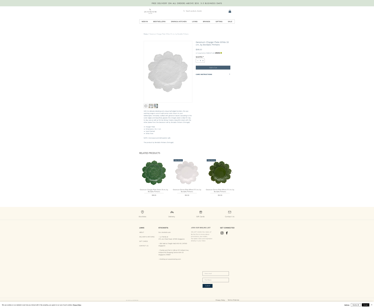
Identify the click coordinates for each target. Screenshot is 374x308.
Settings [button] (346, 305)
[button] (229, 11)
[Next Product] (232, 172)
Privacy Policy (77, 305)
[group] (187, 180)
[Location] (142, 212)
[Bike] (172, 212)
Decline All (356, 305)
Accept (365, 305)
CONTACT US (143, 246)
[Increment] (203, 60)
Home (146, 34)
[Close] (371, 304)
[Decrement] (197, 60)
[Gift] (200, 212)
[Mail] (230, 212)
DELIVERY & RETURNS (146, 237)
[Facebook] (227, 233)
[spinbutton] (200, 60)
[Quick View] (153, 172)
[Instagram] (222, 233)
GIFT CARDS (143, 241)
